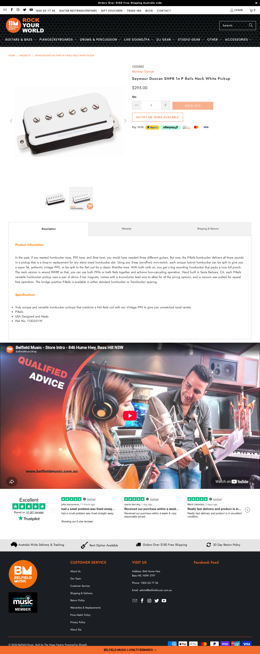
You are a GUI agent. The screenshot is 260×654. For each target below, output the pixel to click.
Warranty (126, 229)
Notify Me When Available (157, 117)
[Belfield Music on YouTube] (31, 10)
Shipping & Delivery (81, 593)
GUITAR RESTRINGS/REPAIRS (78, 10)
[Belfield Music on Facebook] (11, 10)
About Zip (75, 629)
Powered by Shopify (76, 645)
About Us (75, 571)
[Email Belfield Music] (4, 10)
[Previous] (11, 121)
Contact (164, 10)
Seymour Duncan (143, 71)
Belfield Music (26, 645)
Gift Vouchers (112, 10)
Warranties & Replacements (85, 608)
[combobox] (237, 25)
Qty (134, 97)
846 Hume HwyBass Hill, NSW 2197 (146, 573)
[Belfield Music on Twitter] (24, 10)
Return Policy (77, 600)
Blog (149, 10)
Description (49, 229)
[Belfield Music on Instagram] (18, 10)
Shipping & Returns (208, 229)
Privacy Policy (77, 622)
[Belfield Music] (25, 25)
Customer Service (80, 586)
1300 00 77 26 (45, 10)
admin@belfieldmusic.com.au (156, 590)
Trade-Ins (134, 10)
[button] (130, 650)
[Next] (125, 121)
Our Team (75, 578)
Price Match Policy (80, 615)
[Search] (251, 25)
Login (238, 10)
